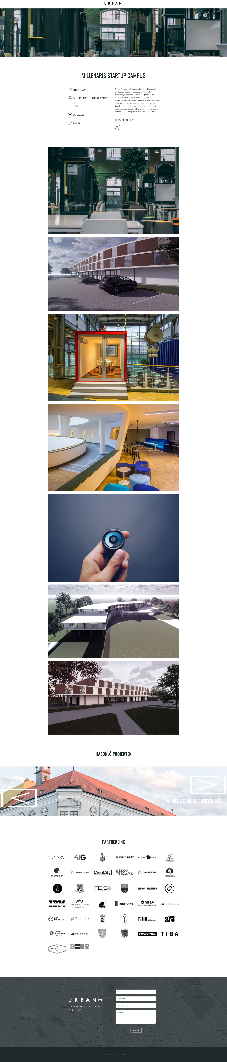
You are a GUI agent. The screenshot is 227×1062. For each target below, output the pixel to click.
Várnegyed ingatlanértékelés (193, 801)
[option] (113, 32)
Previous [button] (3, 791)
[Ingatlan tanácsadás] (118, 127)
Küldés (136, 1030)
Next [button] (224, 792)
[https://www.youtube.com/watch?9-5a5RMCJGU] (115, 3)
